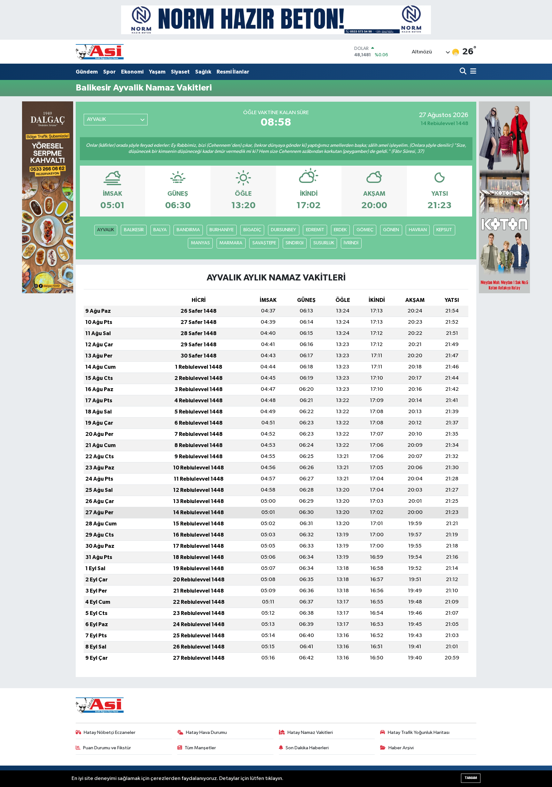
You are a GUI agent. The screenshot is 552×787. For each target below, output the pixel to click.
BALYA (160, 229)
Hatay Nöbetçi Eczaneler (109, 732)
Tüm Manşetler (200, 747)
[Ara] (464, 72)
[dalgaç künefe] (47, 197)
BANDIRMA (188, 229)
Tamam (470, 778)
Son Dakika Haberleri (307, 747)
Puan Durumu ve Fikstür (107, 747)
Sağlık (203, 72)
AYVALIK (105, 229)
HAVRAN (418, 229)
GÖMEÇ (364, 229)
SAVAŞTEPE (264, 242)
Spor (109, 72)
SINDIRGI (294, 242)
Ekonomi (132, 72)
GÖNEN (391, 229)
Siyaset (180, 72)
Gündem (87, 72)
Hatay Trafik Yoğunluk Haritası (418, 732)
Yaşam (157, 72)
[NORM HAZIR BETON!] (276, 19)
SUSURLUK (323, 242)
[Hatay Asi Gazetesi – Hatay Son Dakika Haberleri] (100, 51)
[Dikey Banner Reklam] (504, 197)
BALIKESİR (134, 229)
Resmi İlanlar (233, 72)
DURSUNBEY (283, 229)
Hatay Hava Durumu (206, 732)
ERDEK (340, 229)
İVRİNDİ (351, 242)
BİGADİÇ (252, 229)
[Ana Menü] (472, 72)
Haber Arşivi (401, 747)
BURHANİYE (222, 229)
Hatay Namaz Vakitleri (310, 732)
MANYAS (200, 242)
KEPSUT (444, 229)
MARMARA (230, 242)
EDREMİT (315, 229)
